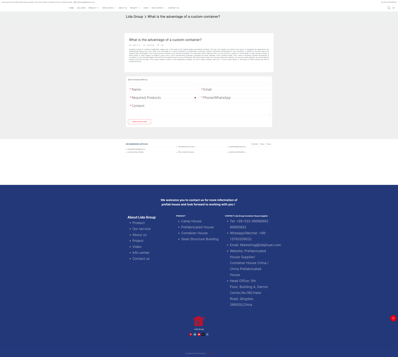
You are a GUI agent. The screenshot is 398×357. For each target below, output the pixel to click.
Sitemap (210, 353)
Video (137, 247)
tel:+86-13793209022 (388, 2)
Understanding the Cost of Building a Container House (238, 146)
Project (138, 241)
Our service (141, 229)
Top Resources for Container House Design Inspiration (187, 146)
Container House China (248, 263)
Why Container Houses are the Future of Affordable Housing (187, 152)
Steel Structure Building (200, 239)
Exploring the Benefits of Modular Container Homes (238, 152)
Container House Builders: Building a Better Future (136, 152)
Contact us (141, 258)
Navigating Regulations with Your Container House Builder (136, 149)
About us (139, 235)
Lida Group (134, 17)
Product (138, 223)
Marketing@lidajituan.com (86, 2)
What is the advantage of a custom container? (183, 17)
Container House (194, 233)
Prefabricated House (197, 227)
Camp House (191, 221)
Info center (141, 253)
